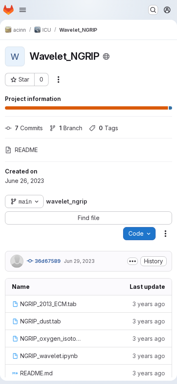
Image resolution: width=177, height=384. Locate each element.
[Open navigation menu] (22, 9)
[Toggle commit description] (132, 261)
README (26, 149)
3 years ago (149, 303)
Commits (29, 127)
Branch (70, 127)
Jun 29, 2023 (79, 261)
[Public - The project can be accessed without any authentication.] (106, 56)
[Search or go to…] (153, 10)
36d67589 (47, 261)
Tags (108, 127)
